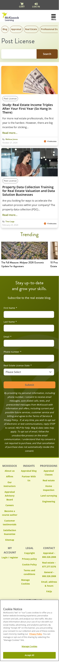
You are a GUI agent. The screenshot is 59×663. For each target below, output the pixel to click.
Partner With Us (29, 478)
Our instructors (10, 484)
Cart (22, 6)
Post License (10, 98)
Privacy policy (29, 558)
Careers (9, 505)
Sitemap (9, 539)
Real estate (49, 480)
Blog (5, 29)
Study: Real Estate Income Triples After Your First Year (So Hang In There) (27, 108)
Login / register (10, 557)
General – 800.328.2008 (49, 574)
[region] (29, 630)
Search (47, 54)
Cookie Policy (29, 564)
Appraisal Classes (49, 472)
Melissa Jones (11, 139)
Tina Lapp (9, 221)
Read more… (9, 133)
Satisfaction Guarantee (9, 532)
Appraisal (16, 29)
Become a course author (9, 513)
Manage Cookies (29, 582)
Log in (36, 6)
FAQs (49, 591)
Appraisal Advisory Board (10, 495)
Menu (53, 19)
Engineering (48, 501)
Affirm (9, 476)
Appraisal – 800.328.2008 (49, 555)
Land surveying (48, 495)
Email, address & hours (49, 583)
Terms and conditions (29, 572)
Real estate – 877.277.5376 (49, 564)
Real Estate (31, 29)
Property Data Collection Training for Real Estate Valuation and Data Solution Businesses (28, 191)
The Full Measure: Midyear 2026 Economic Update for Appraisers (22, 264)
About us (10, 470)
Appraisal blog (29, 470)
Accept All (29, 655)
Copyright (29, 553)
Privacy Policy (35, 633)
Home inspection (48, 488)
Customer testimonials (9, 522)
